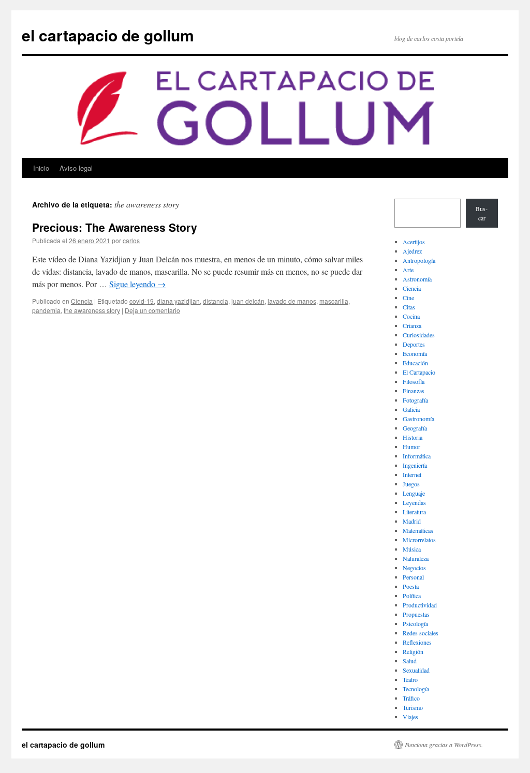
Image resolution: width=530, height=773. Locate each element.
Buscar (482, 213)
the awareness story (92, 310)
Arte (408, 269)
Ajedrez (412, 251)
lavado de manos (292, 300)
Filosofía (413, 381)
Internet (412, 474)
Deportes (414, 344)
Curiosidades (419, 335)
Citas (409, 307)
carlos (131, 240)
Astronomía (417, 279)
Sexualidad (416, 670)
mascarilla (333, 300)
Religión (413, 651)
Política (412, 595)
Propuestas (416, 614)
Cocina (411, 316)
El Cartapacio (419, 372)
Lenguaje (414, 493)
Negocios (414, 567)
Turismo (413, 707)
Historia (412, 437)
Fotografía (415, 400)
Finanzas (413, 390)
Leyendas (414, 502)
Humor (411, 446)
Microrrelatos (419, 540)
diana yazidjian (178, 300)
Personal (413, 577)
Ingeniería (415, 465)
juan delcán (247, 300)
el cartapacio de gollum (108, 35)
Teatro (410, 679)
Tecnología (416, 689)
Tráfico (411, 698)
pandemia (46, 310)
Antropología (419, 260)
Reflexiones (417, 642)
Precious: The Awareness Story (114, 227)
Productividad (420, 605)
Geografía (415, 428)
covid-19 (141, 300)
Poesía (411, 586)
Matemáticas (418, 530)
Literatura (414, 512)
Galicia (411, 409)
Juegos (411, 484)
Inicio (41, 168)
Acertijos (414, 241)
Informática (417, 456)
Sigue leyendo (137, 283)
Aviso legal (76, 168)
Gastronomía (418, 418)
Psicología (415, 623)
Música (412, 549)
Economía (415, 353)
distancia (215, 300)
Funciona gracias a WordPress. (444, 744)
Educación (415, 363)
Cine (408, 297)
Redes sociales (420, 633)
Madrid (412, 521)
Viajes (410, 716)
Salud (410, 661)
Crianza (412, 325)
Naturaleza (416, 558)
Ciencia (82, 300)
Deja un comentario (152, 310)
